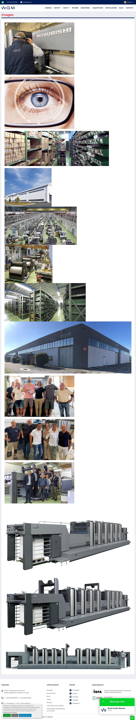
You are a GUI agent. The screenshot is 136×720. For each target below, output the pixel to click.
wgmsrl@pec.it (25, 703)
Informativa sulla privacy (10, 712)
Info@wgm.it (27, 2)
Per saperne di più (25, 715)
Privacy (49, 702)
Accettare (7, 715)
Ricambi (75, 8)
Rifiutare (14, 715)
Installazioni (111, 8)
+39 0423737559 (11, 2)
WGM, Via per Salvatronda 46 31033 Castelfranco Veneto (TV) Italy (16, 692)
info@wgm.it (10, 703)
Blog (121, 8)
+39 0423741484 (25, 698)
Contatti (129, 8)
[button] (66, 8)
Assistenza (85, 8)
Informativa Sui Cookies (55, 705)
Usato (65, 8)
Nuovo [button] (57, 8)
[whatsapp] (2, 2)
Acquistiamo (97, 8)
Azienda (48, 8)
